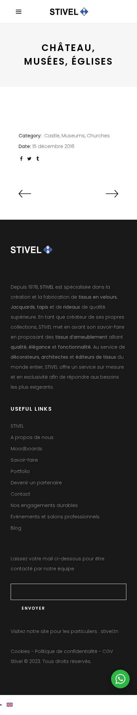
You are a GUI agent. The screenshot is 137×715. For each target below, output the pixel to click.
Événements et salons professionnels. (55, 516)
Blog (16, 528)
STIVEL (17, 426)
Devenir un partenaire (36, 482)
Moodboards (26, 448)
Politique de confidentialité (66, 651)
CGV (107, 651)
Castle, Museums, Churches (77, 135)
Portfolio (20, 471)
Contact (20, 494)
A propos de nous (32, 437)
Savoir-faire (24, 460)
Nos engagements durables (44, 505)
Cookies (20, 651)
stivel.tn (109, 631)
